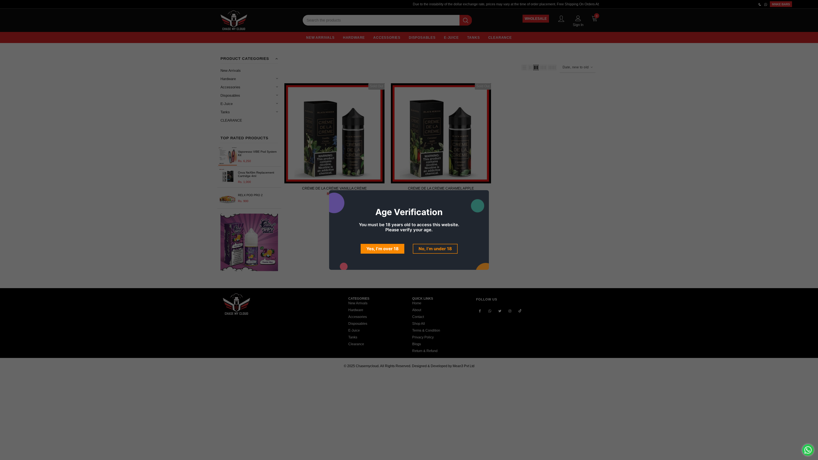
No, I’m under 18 (435, 248)
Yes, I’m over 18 (382, 248)
